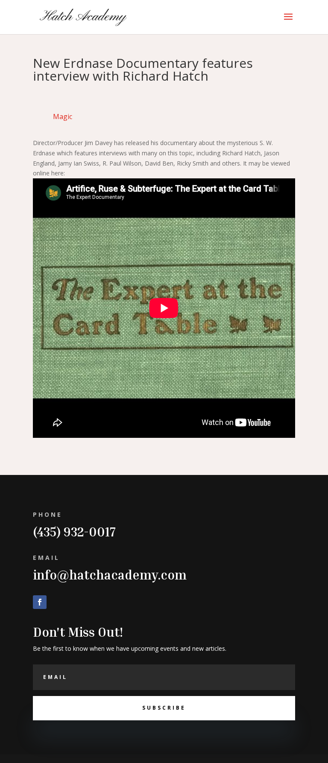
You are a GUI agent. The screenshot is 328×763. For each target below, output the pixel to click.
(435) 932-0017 (74, 531)
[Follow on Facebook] (40, 602)
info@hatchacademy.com (110, 574)
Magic (62, 116)
